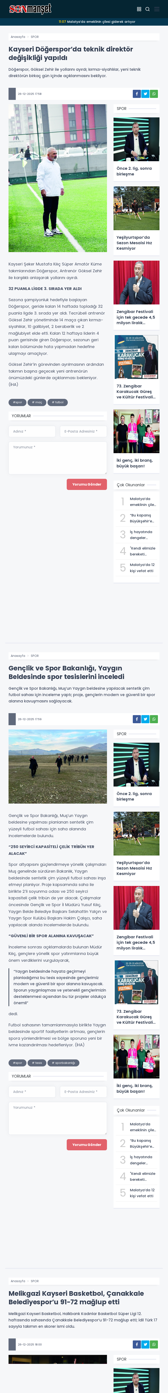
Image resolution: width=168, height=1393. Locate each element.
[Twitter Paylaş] (145, 94)
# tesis (37, 1063)
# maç (37, 402)
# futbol (57, 402)
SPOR (35, 37)
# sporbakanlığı (63, 1063)
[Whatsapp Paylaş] (154, 94)
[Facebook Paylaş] (137, 94)
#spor (17, 402)
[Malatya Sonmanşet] (30, 9)
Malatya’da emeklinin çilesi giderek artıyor (97, 21)
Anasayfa (18, 37)
